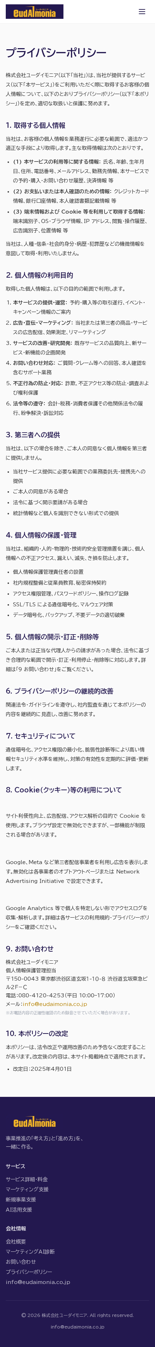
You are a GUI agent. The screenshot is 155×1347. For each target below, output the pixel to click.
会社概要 (16, 1241)
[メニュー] (142, 11)
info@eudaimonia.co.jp (55, 1004)
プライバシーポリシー (29, 1272)
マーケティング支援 (27, 1189)
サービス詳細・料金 (27, 1179)
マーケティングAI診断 (30, 1251)
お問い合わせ (21, 1261)
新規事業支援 (21, 1199)
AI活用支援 (19, 1209)
